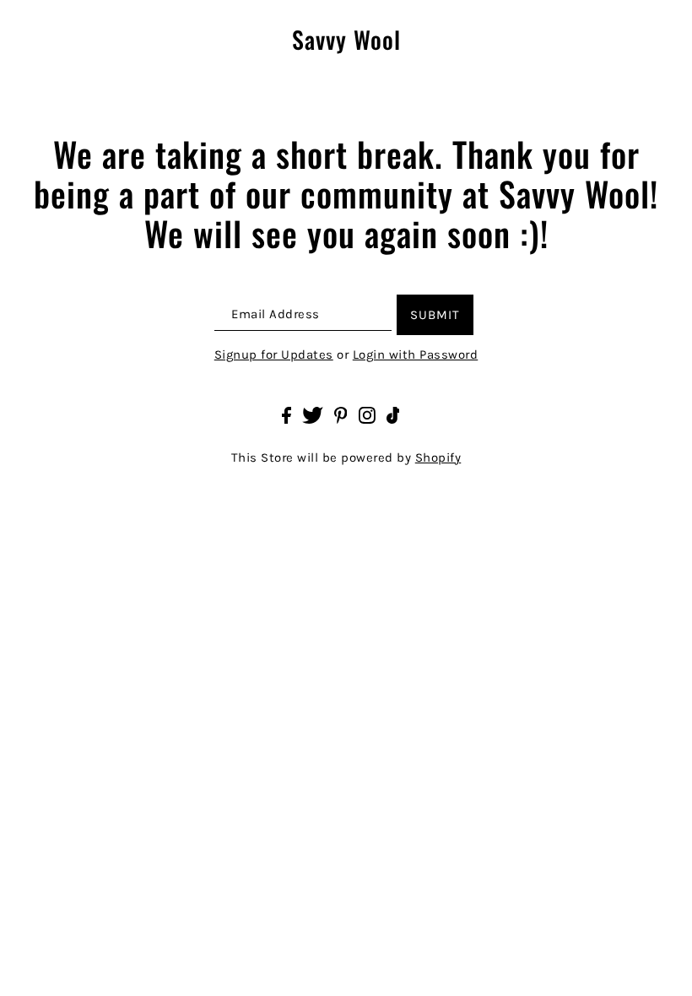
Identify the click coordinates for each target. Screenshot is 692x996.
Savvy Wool (346, 40)
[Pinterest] (341, 415)
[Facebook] (286, 415)
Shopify (438, 457)
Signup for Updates (273, 354)
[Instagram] (367, 415)
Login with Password (415, 354)
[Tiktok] (393, 415)
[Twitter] (312, 415)
